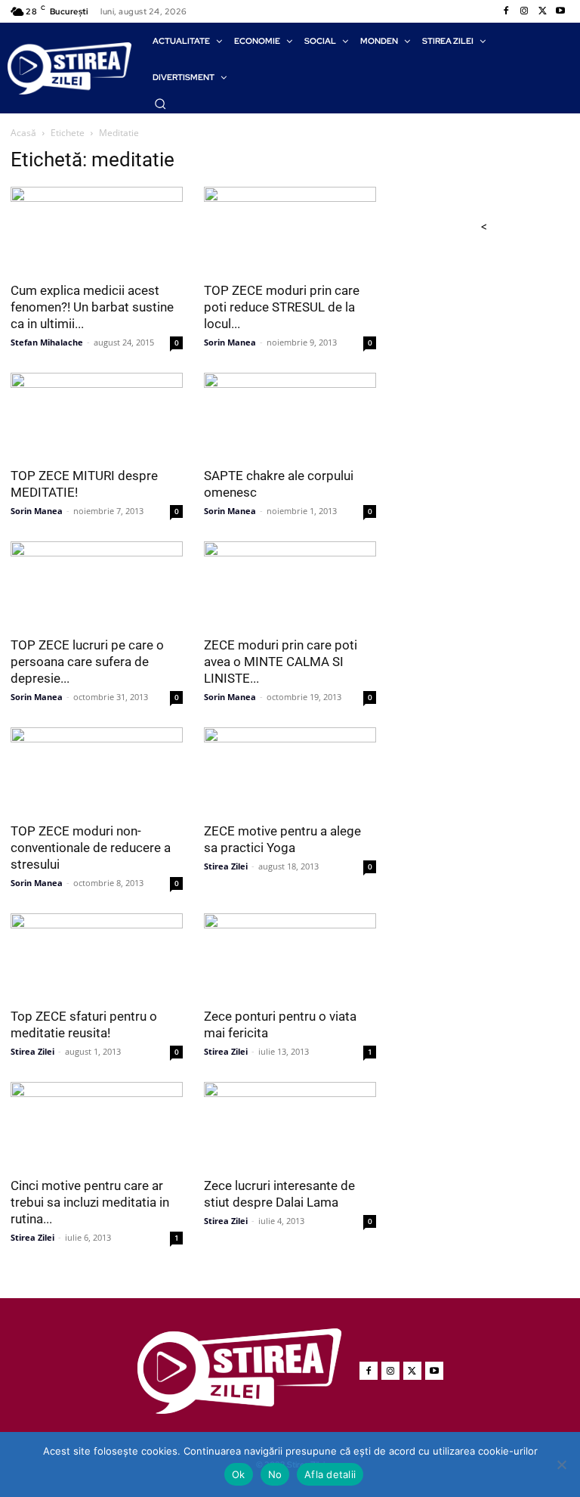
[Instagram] (524, 11)
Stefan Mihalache (47, 342)
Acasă (23, 132)
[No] (561, 1464)
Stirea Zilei (226, 866)
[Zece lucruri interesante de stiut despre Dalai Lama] (290, 1124)
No (275, 1474)
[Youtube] (560, 11)
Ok (238, 1474)
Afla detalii (330, 1474)
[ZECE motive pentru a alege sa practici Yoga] (290, 770)
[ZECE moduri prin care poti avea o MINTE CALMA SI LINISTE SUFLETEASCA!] (290, 584)
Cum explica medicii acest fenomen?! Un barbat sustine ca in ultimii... (92, 307)
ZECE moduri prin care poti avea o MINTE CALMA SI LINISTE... (280, 661)
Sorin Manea (230, 342)
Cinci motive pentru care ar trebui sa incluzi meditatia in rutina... (90, 1202)
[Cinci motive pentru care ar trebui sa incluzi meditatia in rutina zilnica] (97, 1124)
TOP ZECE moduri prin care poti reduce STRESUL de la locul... (281, 307)
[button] (160, 104)
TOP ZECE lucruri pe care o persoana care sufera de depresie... (87, 661)
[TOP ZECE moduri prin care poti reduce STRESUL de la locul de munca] (290, 229)
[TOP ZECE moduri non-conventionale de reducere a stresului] (97, 770)
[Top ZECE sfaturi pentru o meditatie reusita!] (97, 956)
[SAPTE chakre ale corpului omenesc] (290, 415)
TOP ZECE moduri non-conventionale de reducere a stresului (91, 847)
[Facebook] (506, 11)
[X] (542, 11)
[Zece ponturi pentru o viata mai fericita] (290, 956)
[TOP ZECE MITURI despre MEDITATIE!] (97, 415)
